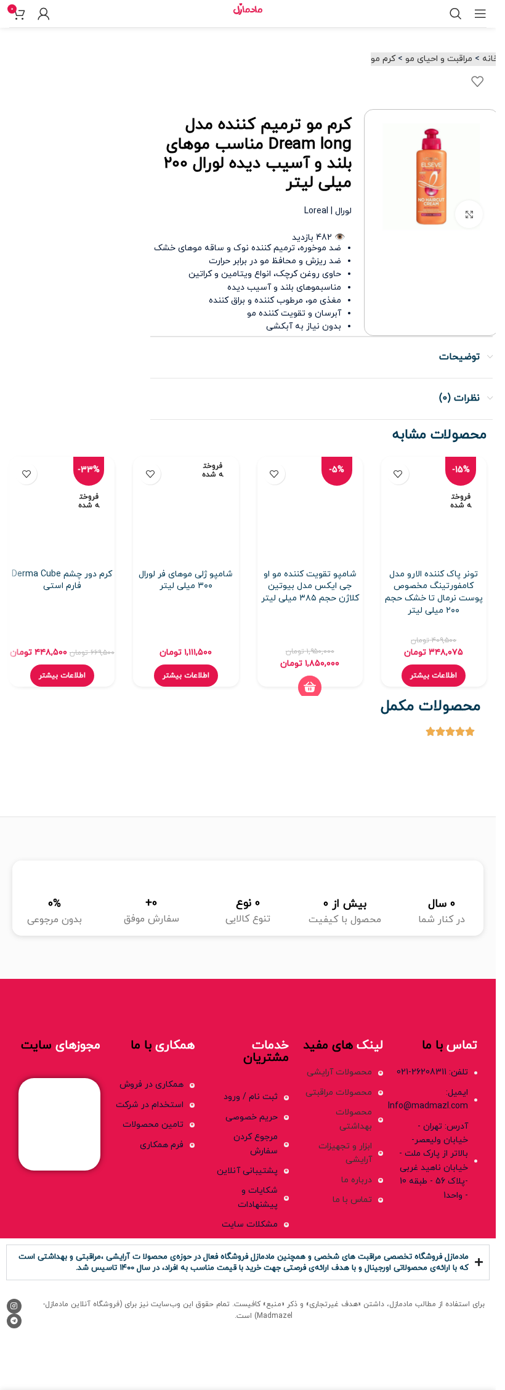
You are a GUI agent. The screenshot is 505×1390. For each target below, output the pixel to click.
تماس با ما (352, 1200)
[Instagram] (14, 1306)
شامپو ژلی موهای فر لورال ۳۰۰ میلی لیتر (186, 580)
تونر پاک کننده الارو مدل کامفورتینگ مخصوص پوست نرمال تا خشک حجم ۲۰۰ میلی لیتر (434, 592)
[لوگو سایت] (247, 12)
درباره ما (356, 1180)
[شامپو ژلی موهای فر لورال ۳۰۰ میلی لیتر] (185, 509)
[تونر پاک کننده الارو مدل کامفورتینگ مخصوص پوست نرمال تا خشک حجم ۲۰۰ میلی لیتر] (434, 509)
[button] (309, 687)
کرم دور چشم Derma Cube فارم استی (62, 580)
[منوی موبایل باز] (480, 13)
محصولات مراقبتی (338, 1092)
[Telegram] (14, 1321)
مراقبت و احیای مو (438, 59)
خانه (490, 59)
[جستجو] (455, 13)
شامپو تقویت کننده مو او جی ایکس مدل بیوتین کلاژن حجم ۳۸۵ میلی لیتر (310, 586)
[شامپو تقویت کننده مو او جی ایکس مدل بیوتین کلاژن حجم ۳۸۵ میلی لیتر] (310, 509)
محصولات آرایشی (339, 1072)
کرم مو (383, 59)
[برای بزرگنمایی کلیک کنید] (469, 214)
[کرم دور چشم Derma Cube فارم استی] (62, 509)
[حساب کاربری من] (43, 13)
